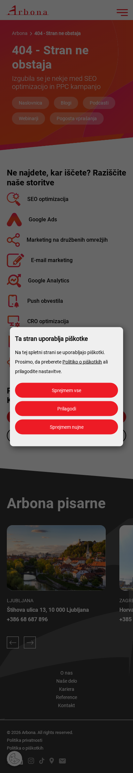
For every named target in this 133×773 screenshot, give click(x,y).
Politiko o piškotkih (82, 361)
